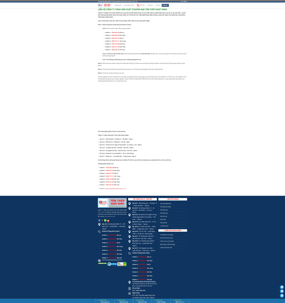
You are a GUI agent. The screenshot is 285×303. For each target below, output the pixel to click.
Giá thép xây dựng (165, 206)
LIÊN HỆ (165, 5)
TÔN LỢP (150, 5)
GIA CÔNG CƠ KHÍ (129, 5)
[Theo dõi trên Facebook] (181, 1)
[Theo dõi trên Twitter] (184, 1)
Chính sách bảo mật (166, 247)
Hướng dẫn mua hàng (166, 234)
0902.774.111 (116, 41)
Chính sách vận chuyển (167, 241)
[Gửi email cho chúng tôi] (186, 1)
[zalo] (282, 291)
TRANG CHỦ (117, 5)
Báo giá (142, 5)
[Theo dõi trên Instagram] (182, 1)
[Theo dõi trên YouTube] (108, 221)
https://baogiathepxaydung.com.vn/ (115, 188)
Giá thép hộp (164, 210)
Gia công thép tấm (165, 203)
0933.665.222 (116, 32)
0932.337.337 (116, 49)
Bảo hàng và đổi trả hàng (167, 244)
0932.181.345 (116, 47)
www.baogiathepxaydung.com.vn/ (112, 260)
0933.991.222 (116, 38)
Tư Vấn (157, 5)
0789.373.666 (116, 44)
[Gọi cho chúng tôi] (105, 220)
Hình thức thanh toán (166, 238)
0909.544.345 (116, 35)
